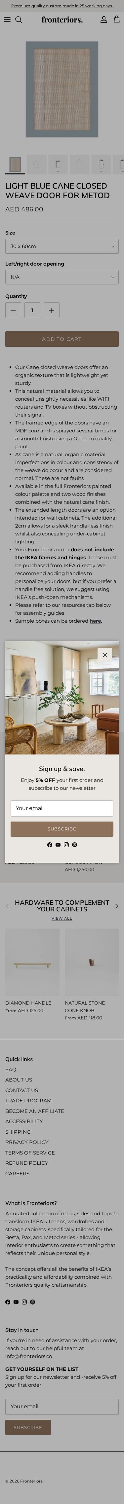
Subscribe (62, 828)
